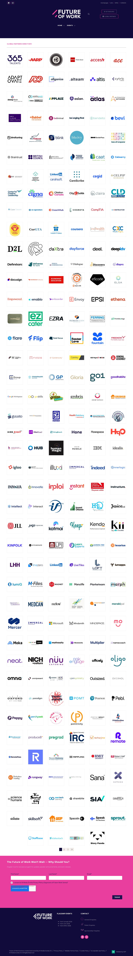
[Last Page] (72, 849)
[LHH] (15, 565)
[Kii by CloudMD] (118, 526)
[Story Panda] (97, 838)
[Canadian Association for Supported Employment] (15, 176)
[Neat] (15, 660)
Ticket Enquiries (89, 925)
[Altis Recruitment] (97, 79)
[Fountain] (97, 338)
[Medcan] (35, 604)
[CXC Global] (118, 229)
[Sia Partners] (97, 798)
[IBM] (97, 448)
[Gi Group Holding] (15, 377)
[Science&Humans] (15, 798)
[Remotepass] (15, 757)
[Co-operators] (35, 210)
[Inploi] (56, 487)
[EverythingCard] (15, 318)
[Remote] (118, 737)
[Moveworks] (77, 642)
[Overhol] (118, 678)
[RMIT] (97, 757)
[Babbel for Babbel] (35, 118)
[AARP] (35, 59)
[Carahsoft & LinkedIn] (56, 176)
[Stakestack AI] (56, 838)
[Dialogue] (77, 264)
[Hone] (77, 432)
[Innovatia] (35, 487)
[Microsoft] (56, 623)
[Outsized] (97, 678)
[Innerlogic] (118, 467)
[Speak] (97, 818)
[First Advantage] (118, 318)
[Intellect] (15, 506)
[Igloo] (15, 467)
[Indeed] (97, 467)
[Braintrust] (15, 157)
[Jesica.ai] (118, 506)
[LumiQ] (15, 584)
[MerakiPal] (118, 604)
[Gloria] (77, 377)
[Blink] (56, 137)
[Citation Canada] (56, 193)
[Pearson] (97, 698)
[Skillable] (15, 818)
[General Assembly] (118, 357)
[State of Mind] (77, 838)
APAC (116, 3)
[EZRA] (56, 318)
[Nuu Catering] (56, 660)
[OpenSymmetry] (77, 678)
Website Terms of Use (71, 951)
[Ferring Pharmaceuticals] (97, 318)
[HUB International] (35, 448)
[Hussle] (77, 448)
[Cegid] (97, 176)
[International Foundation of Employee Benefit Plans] (56, 506)
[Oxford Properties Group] (15, 698)
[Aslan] (77, 98)
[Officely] (97, 660)
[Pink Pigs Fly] (56, 718)
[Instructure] (118, 487)
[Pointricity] (77, 718)
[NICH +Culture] (35, 660)
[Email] (13, 3)
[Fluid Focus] (56, 338)
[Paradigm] (35, 698)
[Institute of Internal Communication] (97, 487)
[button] (88, 14)
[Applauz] (56, 98)
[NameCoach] (118, 642)
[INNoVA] (15, 487)
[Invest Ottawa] (77, 506)
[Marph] (118, 584)
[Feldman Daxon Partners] (77, 318)
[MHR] (35, 623)
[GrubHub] (118, 396)
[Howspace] (97, 432)
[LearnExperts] (77, 545)
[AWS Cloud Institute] (15, 118)
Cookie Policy (84, 951)
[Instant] (77, 487)
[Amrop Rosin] (15, 98)
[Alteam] (77, 79)
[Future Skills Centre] (15, 357)
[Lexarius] (118, 545)
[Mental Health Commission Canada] (77, 604)
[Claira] (97, 193)
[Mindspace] (97, 623)
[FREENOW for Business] (118, 338)
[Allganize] (56, 79)
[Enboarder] (56, 299)
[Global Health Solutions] (35, 377)
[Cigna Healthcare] (35, 193)
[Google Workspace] (15, 396)
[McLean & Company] (15, 604)
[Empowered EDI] (15, 299)
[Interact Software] (35, 506)
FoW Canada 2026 (66, 921)
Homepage (104, 3)
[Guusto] (15, 416)
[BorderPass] (97, 137)
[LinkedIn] (8, 3)
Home (60, 25)
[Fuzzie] (35, 357)
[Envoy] (77, 299)
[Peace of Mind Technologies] (77, 698)
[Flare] (15, 338)
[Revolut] (35, 757)
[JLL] (15, 526)
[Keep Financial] (77, 526)
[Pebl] (118, 698)
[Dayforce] (77, 249)
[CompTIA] (97, 210)
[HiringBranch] (56, 432)
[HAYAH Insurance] (56, 416)
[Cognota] (77, 210)
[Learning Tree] (97, 545)
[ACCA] (77, 59)
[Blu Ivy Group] (77, 137)
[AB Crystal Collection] (56, 59)
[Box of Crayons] (118, 137)
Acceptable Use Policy (98, 951)
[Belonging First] (77, 118)
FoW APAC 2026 (65, 926)
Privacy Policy (58, 951)
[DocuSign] (15, 279)
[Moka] (15, 642)
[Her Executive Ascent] (118, 416)
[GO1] (97, 377)
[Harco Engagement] (35, 416)
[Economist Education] (56, 279)
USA (111, 3)
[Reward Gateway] (56, 757)
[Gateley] (77, 357)
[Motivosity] (56, 642)
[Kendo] (97, 526)
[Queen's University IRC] (77, 737)
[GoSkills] (35, 396)
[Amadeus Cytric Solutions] (118, 79)
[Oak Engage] (77, 660)
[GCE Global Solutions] (97, 357)
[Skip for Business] (56, 818)
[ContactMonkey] (15, 229)
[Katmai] (56, 526)
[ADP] (35, 79)
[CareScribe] (77, 176)
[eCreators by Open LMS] (77, 279)
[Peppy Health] (15, 718)
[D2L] (15, 249)
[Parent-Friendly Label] (56, 698)
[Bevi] (118, 118)
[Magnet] (56, 584)
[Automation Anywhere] (118, 98)
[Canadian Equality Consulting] (35, 176)
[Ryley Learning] (77, 777)
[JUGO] (35, 526)
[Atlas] (97, 98)
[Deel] (97, 249)
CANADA (123, 3)
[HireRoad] (35, 432)
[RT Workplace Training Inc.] (15, 777)
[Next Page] (68, 849)
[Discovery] (97, 264)
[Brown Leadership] (56, 157)
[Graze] (56, 396)
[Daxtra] (56, 249)
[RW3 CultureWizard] (56, 777)
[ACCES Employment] (97, 59)
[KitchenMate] (35, 545)
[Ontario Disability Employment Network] (56, 678)
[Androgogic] (35, 98)
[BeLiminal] (56, 118)
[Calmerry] (118, 157)
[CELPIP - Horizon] (118, 176)
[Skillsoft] (35, 818)
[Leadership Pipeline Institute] (56, 545)
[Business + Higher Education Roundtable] (77, 157)
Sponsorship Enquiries (92, 931)
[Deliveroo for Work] (35, 264)
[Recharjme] (97, 737)
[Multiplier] (97, 642)
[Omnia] (15, 678)
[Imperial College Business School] (77, 467)
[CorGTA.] (35, 229)
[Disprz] (118, 264)
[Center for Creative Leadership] (15, 193)
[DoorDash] (35, 279)
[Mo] (118, 623)
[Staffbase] (35, 838)
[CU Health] (97, 229)
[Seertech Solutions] (56, 798)
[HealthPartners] (97, 416)
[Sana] (97, 777)
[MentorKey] (97, 604)
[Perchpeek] (35, 718)
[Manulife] (77, 584)
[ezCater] (35, 318)
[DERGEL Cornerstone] (56, 264)
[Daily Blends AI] (35, 249)
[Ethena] (118, 299)
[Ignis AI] (35, 467)
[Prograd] (56, 737)
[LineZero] (35, 565)
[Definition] (15, 264)
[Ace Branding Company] (118, 59)
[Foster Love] (77, 338)
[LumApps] (118, 565)
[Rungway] (35, 777)
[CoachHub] (56, 210)
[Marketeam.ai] (97, 584)
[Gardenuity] (56, 357)
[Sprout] (118, 818)
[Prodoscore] (15, 737)
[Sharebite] (77, 798)
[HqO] (118, 432)
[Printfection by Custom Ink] (118, 718)
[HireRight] (15, 432)
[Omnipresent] (35, 678)
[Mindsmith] (77, 623)
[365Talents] (15, 59)
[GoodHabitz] (118, 377)
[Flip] (35, 338)
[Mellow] (56, 604)
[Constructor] (118, 210)
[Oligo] (118, 660)
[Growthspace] (97, 396)
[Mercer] (15, 623)
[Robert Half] (118, 757)
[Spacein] (77, 818)
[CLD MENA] (118, 193)
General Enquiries (90, 920)
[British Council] (35, 157)
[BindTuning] (15, 137)
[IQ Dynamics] (97, 506)
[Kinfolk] (15, 545)
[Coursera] (77, 229)
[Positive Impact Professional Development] (97, 718)
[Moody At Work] (35, 642)
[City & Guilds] (77, 193)
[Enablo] (35, 299)
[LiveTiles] (77, 565)
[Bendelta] (97, 118)
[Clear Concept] (15, 210)
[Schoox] (118, 777)
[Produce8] (35, 737)
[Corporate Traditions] (56, 229)
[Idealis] (118, 448)
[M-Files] (35, 584)
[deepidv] (118, 249)
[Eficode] (97, 279)
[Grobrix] (77, 396)
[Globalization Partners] (56, 377)
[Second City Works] (35, 798)
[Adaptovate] (15, 79)
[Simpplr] (118, 798)
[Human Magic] (56, 448)
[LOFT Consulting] (97, 565)
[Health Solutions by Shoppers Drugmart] (77, 416)
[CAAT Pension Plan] (97, 157)
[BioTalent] (35, 137)
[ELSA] (118, 279)
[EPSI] (97, 299)
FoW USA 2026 (65, 924)
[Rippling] (77, 757)
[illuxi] (56, 467)
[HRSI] (15, 448)
